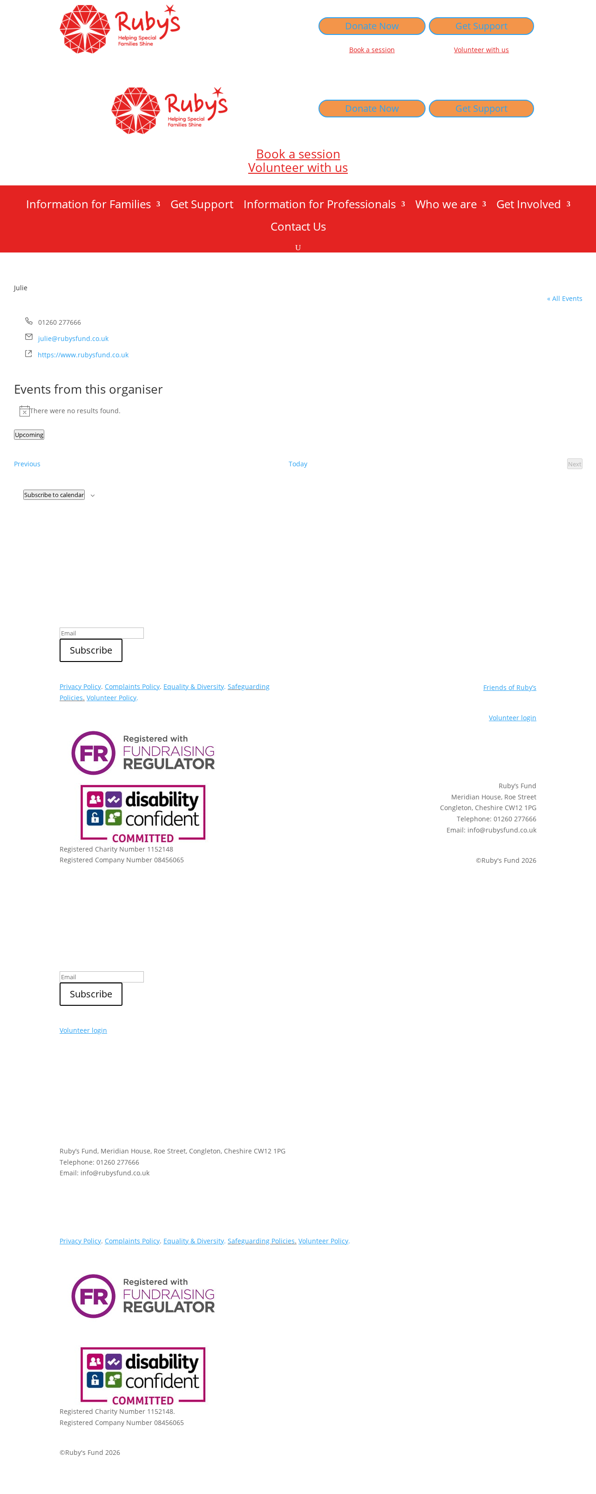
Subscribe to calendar (54, 495)
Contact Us (298, 228)
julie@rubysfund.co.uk (73, 338)
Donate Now (372, 26)
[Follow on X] (473, 750)
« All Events (564, 298)
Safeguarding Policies (261, 1240)
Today (298, 463)
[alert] (298, 411)
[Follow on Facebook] (491, 750)
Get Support (481, 26)
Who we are (446, 206)
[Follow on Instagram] (510, 750)
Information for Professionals (320, 206)
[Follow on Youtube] (529, 750)
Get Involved (528, 206)
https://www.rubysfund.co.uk (83, 354)
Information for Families (88, 206)
